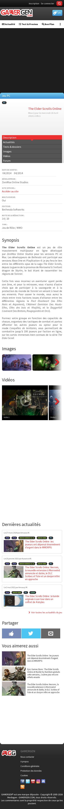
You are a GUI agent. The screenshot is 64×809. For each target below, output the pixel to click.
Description (9, 137)
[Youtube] (33, 781)
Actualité (10, 24)
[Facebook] (22, 781)
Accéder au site (10, 191)
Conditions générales (30, 766)
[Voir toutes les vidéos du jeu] (57, 410)
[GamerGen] (16, 13)
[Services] (22, 787)
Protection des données (31, 770)
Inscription (34, 3)
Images (7, 151)
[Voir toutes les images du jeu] (57, 369)
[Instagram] (38, 781)
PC (4, 103)
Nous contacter (27, 757)
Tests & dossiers (12, 146)
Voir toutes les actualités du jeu (46, 612)
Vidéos (6, 156)
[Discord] (43, 781)
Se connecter (47, 3)
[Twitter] (28, 781)
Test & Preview (29, 24)
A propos (25, 761)
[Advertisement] (32, 60)
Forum (7, 160)
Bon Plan (49, 24)
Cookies (24, 775)
